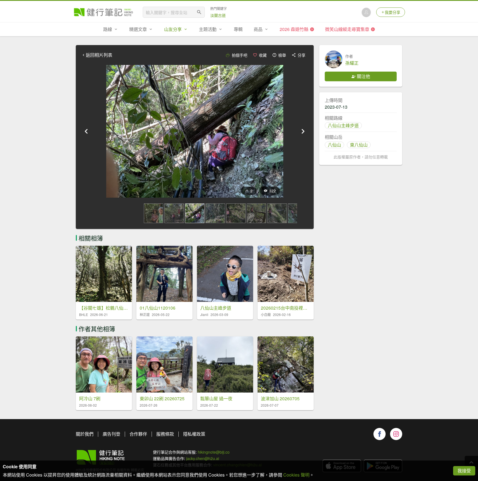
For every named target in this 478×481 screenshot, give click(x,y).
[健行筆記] (103, 12)
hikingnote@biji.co (214, 452)
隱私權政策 (194, 434)
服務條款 (165, 434)
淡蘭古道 (218, 15)
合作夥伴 (138, 434)
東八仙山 (359, 145)
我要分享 (392, 12)
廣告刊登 (111, 434)
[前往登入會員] (366, 12)
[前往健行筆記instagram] (396, 434)
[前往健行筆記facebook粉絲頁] (379, 434)
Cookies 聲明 (296, 475)
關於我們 (84, 434)
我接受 (464, 470)
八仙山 (334, 145)
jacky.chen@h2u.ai (202, 458)
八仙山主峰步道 (343, 125)
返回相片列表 (99, 55)
